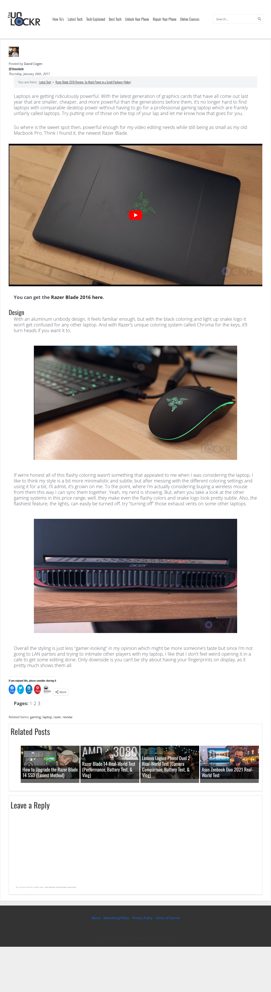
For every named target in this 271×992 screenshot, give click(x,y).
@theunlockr (16, 68)
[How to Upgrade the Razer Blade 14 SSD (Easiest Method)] (50, 762)
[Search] (259, 19)
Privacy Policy (142, 918)
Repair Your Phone (164, 19)
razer (57, 717)
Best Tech (115, 19)
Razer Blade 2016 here (77, 297)
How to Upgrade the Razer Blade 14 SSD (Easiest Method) (50, 772)
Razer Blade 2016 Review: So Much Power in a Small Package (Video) (93, 81)
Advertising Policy (116, 918)
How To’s (58, 19)
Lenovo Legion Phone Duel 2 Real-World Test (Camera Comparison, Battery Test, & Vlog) (166, 766)
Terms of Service (168, 918)
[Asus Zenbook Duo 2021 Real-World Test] (229, 762)
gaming (35, 717)
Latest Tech (75, 19)
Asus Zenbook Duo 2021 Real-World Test (227, 772)
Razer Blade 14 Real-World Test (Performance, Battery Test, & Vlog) (108, 769)
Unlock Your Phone (137, 19)
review (67, 717)
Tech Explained (95, 19)
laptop (47, 717)
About (95, 918)
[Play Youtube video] (135, 215)
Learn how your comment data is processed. (60, 887)
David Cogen (33, 64)
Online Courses (189, 19)
